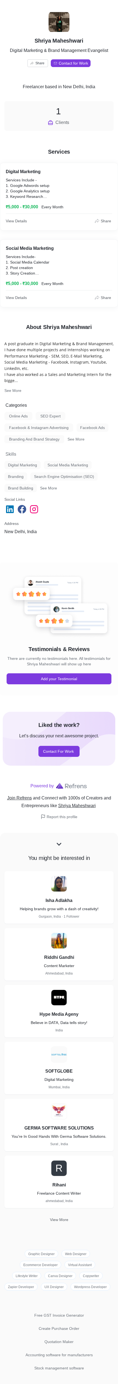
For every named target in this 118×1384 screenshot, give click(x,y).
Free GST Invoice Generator (59, 1315)
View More (59, 1219)
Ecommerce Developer (40, 1265)
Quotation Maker (59, 1341)
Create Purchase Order (59, 1328)
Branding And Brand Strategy (34, 439)
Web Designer (75, 1254)
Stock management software (59, 1368)
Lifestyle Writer (27, 1276)
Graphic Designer (41, 1254)
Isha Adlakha (59, 900)
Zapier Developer (21, 1287)
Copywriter (91, 1276)
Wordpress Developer (90, 1287)
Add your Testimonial (59, 679)
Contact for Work (73, 63)
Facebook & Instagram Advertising (39, 427)
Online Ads (18, 416)
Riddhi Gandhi (59, 957)
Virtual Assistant (80, 1265)
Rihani (59, 1185)
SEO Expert (50, 416)
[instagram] (35, 509)
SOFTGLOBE (59, 1071)
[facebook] (22, 509)
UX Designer (54, 1287)
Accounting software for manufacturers (59, 1355)
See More (12, 390)
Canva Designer (60, 1276)
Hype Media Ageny (59, 1014)
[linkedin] (10, 509)
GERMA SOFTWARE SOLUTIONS (59, 1128)
